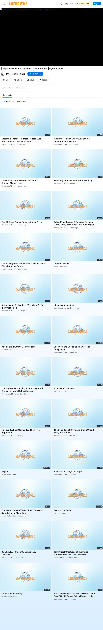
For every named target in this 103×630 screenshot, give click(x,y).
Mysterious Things (15, 74)
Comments (7, 95)
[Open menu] (4, 4)
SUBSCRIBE (86, 4)
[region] (51, 37)
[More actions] (49, 138)
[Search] (61, 4)
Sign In (96, 4)
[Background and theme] (76, 4)
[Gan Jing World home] (18, 3)
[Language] (71, 4)
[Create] (66, 4)
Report (44, 80)
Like (8, 80)
